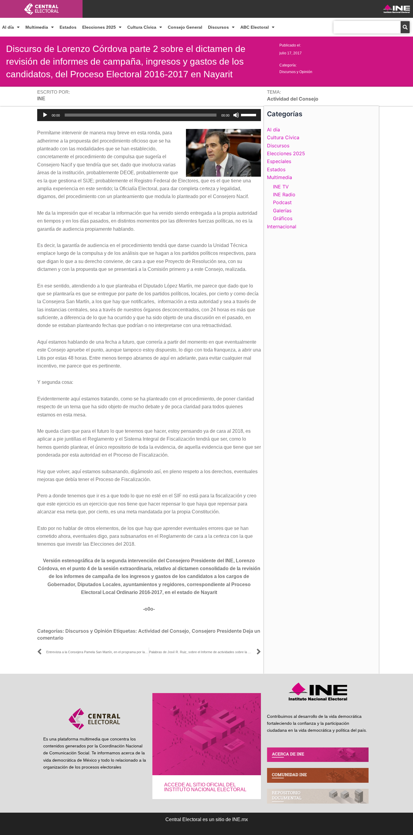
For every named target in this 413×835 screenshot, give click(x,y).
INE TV (281, 187)
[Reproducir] (45, 115)
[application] (149, 115)
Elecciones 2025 (99, 27)
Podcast (282, 202)
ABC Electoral (254, 27)
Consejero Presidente (217, 631)
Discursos (218, 27)
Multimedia (36, 27)
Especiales (279, 161)
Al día (8, 27)
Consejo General (185, 27)
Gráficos (282, 218)
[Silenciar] (236, 115)
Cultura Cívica (141, 27)
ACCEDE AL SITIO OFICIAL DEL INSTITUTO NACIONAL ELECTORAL (205, 787)
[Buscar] (405, 27)
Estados (68, 27)
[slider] (249, 114)
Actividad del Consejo (163, 631)
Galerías (282, 210)
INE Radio (284, 194)
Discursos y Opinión (295, 72)
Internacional (281, 226)
